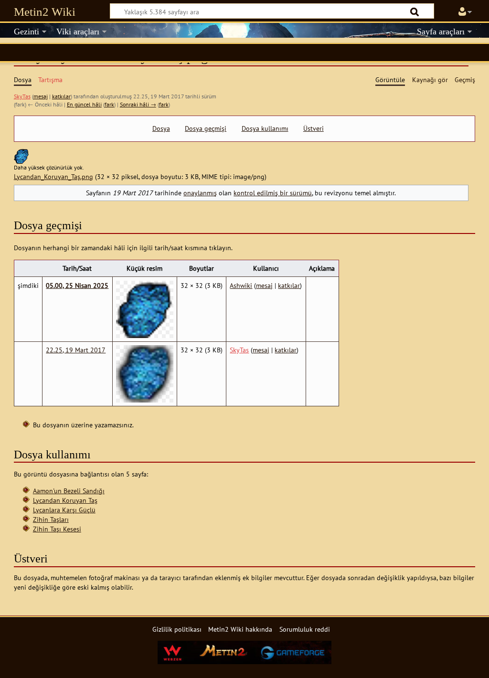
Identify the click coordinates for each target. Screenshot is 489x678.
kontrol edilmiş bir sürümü (273, 192)
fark (109, 104)
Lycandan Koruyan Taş (65, 500)
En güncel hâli (84, 104)
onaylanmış (200, 192)
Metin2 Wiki (44, 11)
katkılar (61, 96)
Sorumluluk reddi (304, 629)
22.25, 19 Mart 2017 (76, 349)
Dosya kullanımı (265, 128)
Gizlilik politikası (177, 629)
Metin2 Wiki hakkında (240, 629)
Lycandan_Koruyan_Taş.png (53, 176)
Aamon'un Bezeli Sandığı (69, 490)
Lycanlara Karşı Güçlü (64, 509)
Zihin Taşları (51, 519)
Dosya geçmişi (205, 128)
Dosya (161, 128)
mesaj (40, 96)
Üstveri (313, 128)
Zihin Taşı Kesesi (57, 528)
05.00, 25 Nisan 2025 (77, 285)
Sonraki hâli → (138, 104)
